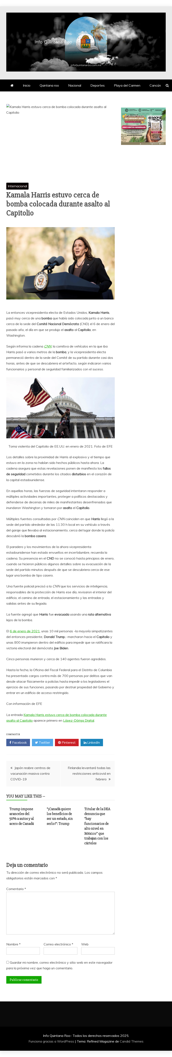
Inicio (26, 85)
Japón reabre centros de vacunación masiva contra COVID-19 (30, 773)
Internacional (17, 186)
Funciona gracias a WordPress (52, 1041)
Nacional (74, 85)
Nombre (13, 944)
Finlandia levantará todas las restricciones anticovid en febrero (89, 773)
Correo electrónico (58, 944)
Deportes (97, 85)
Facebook (19, 742)
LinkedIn (93, 742)
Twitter (44, 742)
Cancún (155, 85)
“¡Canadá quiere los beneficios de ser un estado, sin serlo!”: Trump (60, 816)
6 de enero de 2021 (25, 631)
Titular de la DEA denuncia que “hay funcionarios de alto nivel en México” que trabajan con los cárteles (97, 826)
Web (85, 944)
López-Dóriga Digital (78, 720)
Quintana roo (49, 85)
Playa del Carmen (127, 85)
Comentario (16, 889)
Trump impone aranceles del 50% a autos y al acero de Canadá (21, 816)
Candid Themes (131, 1041)
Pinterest (68, 742)
